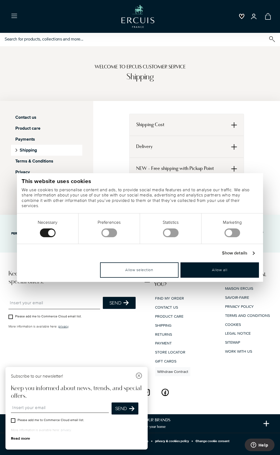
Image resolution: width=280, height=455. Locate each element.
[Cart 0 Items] (266, 16)
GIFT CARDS (165, 361)
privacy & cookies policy (172, 441)
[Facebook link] (165, 392)
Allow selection (139, 270)
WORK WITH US (238, 351)
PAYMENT (163, 343)
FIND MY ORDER (169, 298)
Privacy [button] (22, 172)
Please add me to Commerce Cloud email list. (48, 316)
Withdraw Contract (172, 371)
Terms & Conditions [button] (34, 161)
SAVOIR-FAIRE (237, 297)
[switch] (109, 232)
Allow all (219, 270)
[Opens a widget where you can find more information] (259, 445)
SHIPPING (163, 325)
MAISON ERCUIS (239, 288)
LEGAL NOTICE (238, 333)
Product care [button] (27, 128)
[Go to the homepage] (137, 16)
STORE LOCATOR (170, 352)
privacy (63, 326)
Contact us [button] (25, 117)
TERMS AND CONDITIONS (247, 315)
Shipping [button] (28, 150)
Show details (234, 253)
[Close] (139, 376)
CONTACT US (166, 307)
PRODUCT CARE (169, 316)
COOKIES (233, 324)
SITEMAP (232, 342)
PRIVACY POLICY (239, 306)
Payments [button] (25, 139)
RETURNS (163, 334)
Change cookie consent (212, 441)
